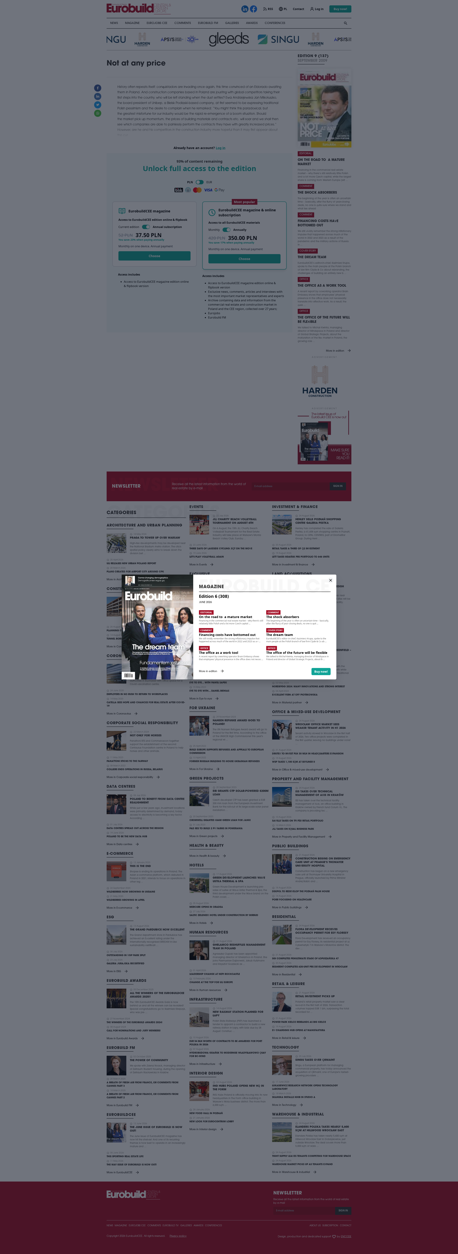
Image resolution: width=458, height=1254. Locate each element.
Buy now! (321, 672)
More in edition (211, 671)
